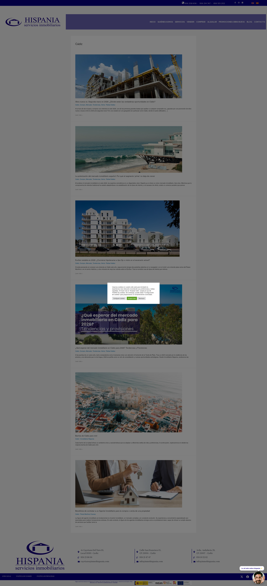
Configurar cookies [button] (119, 298)
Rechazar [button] (141, 298)
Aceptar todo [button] (132, 298)
